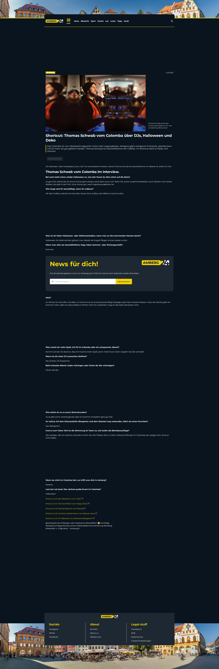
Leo (107, 21)
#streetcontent (70, 526)
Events (101, 21)
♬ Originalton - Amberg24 (68, 528)
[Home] (55, 21)
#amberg (108, 526)
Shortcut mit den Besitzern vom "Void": (63, 499)
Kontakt (94, 629)
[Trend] (68, 21)
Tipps (119, 21)
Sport (93, 21)
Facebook (53, 637)
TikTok (52, 633)
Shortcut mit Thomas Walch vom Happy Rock (66, 504)
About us (94, 633)
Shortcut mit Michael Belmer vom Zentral (64, 509)
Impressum (136, 629)
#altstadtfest (83, 526)
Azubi (126, 21)
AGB (133, 633)
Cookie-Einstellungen (141, 641)
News (76, 21)
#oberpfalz (50, 528)
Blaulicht (85, 21)
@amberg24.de (53, 523)
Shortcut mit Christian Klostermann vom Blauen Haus (70, 513)
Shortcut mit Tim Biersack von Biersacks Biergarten (69, 518)
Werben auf (95, 637)
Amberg (50, 72)
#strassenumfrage (54, 526)
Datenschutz (137, 637)
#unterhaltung (96, 526)
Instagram (53, 629)
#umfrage (104, 523)
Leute (112, 21)
